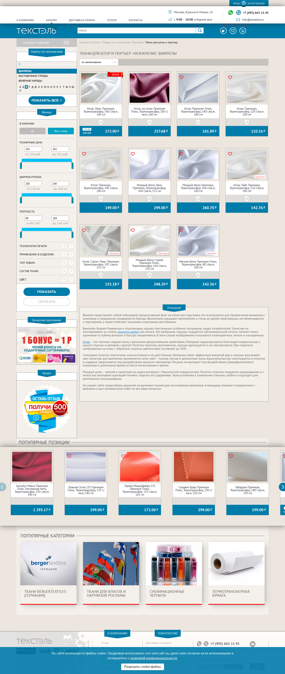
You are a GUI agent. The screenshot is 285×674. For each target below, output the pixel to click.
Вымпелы (25, 71)
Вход (236, 3)
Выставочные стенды (33, 76)
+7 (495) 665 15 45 (256, 13)
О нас (105, 643)
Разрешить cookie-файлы (142, 666)
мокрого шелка (128, 332)
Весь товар (60, 131)
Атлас (86, 342)
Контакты (135, 20)
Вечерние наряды (30, 80)
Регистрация (256, 3)
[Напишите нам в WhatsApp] (230, 12)
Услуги (112, 20)
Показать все (45, 100)
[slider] (21, 166)
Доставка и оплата (82, 20)
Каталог (51, 20)
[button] (284, 487)
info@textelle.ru (253, 20)
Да (32, 131)
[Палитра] (223, 30)
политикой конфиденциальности (153, 658)
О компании (25, 20)
